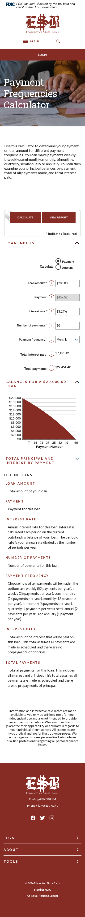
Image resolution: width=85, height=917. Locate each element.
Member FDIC (42, 889)
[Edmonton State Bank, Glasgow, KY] (43, 23)
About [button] (11, 850)
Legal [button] (10, 838)
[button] (42, 243)
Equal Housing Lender (44, 895)
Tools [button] (11, 861)
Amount (67, 267)
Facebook (33, 818)
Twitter (42, 818)
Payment (68, 261)
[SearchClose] (58, 41)
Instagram (52, 818)
